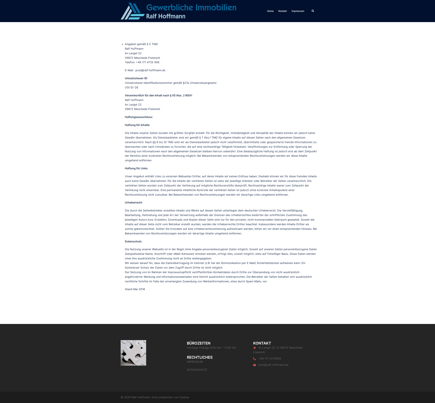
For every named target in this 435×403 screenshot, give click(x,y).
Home (270, 11)
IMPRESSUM (195, 361)
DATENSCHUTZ (197, 369)
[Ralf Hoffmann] (178, 10)
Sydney (184, 397)
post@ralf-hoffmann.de (273, 364)
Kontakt (282, 11)
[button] (313, 11)
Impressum (298, 11)
